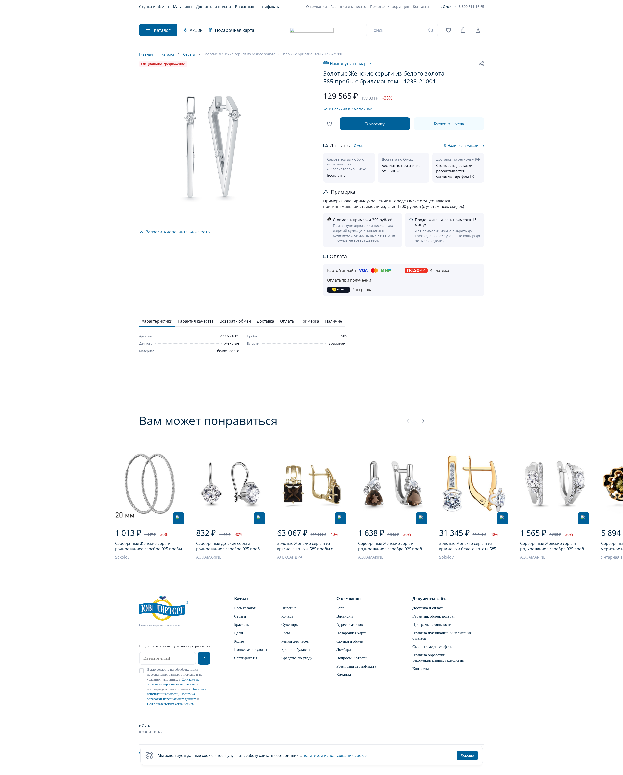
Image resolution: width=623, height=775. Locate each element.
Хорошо (467, 755)
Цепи (238, 633)
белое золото (228, 350)
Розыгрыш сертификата (257, 6)
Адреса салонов (349, 624)
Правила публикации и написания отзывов (441, 635)
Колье (239, 641)
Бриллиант (338, 343)
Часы (285, 633)
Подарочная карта (234, 30)
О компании (316, 6)
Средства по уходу (296, 658)
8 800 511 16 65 (471, 6)
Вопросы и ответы (351, 658)
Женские (231, 343)
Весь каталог (245, 608)
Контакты (421, 6)
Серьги (240, 616)
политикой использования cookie (335, 755)
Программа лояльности (431, 624)
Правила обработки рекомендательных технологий (438, 657)
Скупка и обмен (154, 6)
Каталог (242, 598)
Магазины (182, 6)
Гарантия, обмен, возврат (433, 616)
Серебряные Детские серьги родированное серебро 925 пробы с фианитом (229, 546)
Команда (343, 674)
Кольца (287, 616)
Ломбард (343, 649)
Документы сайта (429, 598)
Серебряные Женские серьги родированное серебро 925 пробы (148, 546)
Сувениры (290, 624)
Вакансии (344, 616)
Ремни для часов (295, 641)
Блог (340, 608)
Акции (196, 30)
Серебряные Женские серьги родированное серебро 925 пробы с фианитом (553, 546)
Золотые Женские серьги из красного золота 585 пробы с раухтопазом (305, 546)
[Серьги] (149, 483)
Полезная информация (389, 6)
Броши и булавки (295, 649)
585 (344, 336)
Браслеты (242, 624)
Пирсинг (288, 608)
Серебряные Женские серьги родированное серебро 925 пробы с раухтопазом (391, 546)
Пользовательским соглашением (170, 704)
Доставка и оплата (213, 6)
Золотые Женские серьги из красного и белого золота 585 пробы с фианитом (467, 546)
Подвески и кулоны (250, 649)
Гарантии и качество (348, 6)
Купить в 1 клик (449, 123)
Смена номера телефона (432, 647)
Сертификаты (245, 658)
